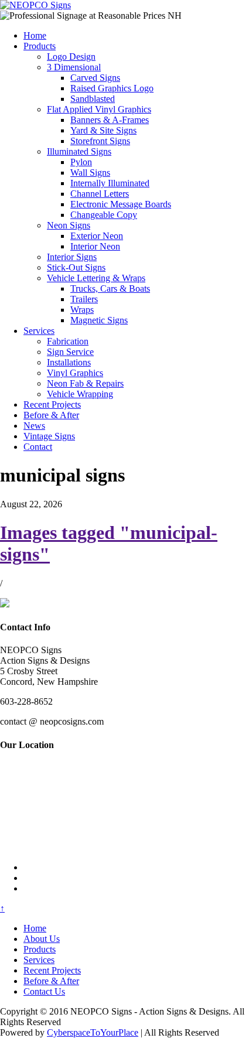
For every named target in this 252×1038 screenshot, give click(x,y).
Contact (37, 447)
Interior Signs (72, 257)
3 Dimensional (74, 67)
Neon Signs (68, 225)
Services (39, 331)
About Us (41, 939)
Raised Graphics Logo (112, 88)
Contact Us (44, 991)
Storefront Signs (100, 141)
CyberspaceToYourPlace (92, 1032)
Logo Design (71, 57)
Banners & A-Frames (109, 120)
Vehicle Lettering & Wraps (96, 278)
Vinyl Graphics (75, 373)
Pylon (81, 162)
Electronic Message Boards (120, 204)
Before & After (51, 415)
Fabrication (67, 341)
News (34, 426)
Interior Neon (95, 246)
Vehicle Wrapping (80, 394)
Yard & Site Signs (103, 130)
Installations (69, 362)
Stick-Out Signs (76, 267)
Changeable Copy (103, 215)
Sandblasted (92, 99)
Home (34, 35)
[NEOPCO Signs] (35, 5)
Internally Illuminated (109, 183)
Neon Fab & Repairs (85, 383)
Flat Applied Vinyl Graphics (99, 109)
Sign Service (70, 352)
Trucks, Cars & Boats (110, 288)
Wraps (82, 310)
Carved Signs (95, 78)
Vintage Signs (49, 436)
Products (39, 46)
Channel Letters (99, 194)
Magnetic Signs (99, 320)
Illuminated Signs (79, 151)
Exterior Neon (96, 236)
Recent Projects (52, 404)
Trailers (84, 299)
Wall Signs (90, 172)
